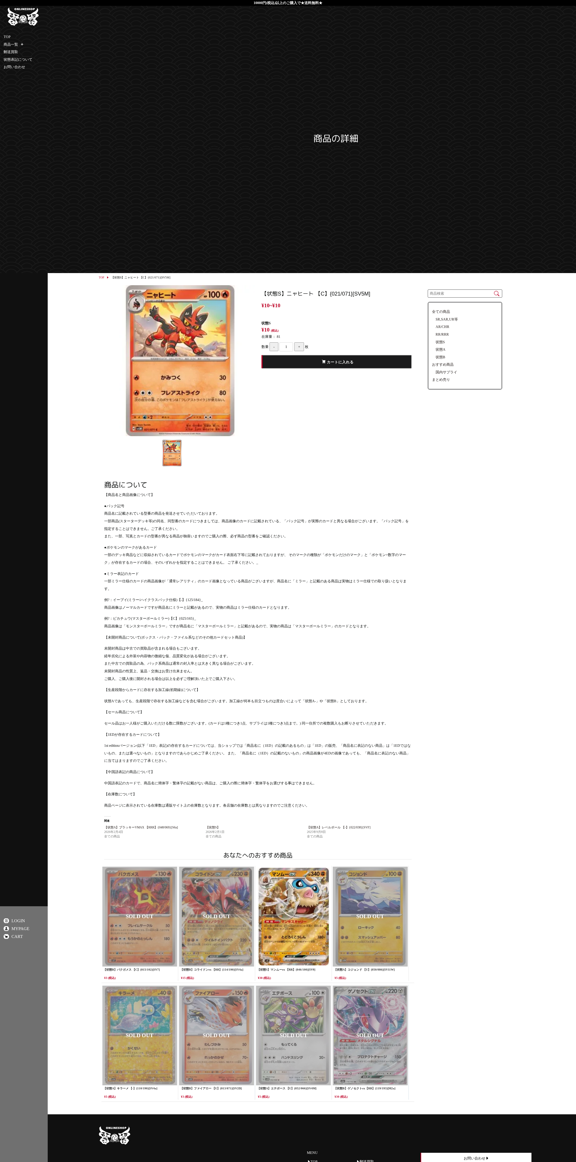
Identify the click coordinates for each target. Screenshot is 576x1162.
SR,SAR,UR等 (445, 319)
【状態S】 (213, 827)
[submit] (497, 293)
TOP (101, 277)
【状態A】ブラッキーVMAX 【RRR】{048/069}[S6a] (141, 827)
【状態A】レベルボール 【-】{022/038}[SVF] (339, 827)
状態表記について (18, 59)
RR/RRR (440, 334)
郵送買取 (11, 52)
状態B (438, 357)
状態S (438, 342)
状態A (439, 349)
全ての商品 (441, 312)
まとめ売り (441, 379)
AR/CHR (440, 327)
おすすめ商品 (443, 364)
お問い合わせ (14, 67)
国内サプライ (444, 372)
